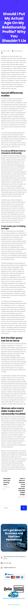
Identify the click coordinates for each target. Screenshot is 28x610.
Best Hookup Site (18, 51)
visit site (11, 321)
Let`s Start (13, 545)
